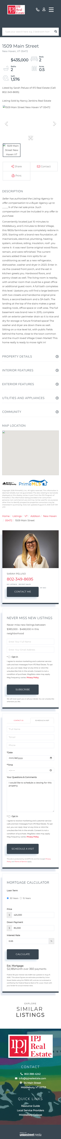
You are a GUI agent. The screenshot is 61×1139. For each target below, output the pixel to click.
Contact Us (18, 720)
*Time (10, 764)
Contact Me (22, 591)
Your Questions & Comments (22, 777)
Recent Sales (25, 584)
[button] (56, 32)
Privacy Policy (33, 677)
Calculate (23, 954)
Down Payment (15, 922)
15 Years (27, 898)
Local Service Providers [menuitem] (30, 1110)
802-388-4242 (37, 9)
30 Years (14, 898)
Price (9, 909)
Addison (35, 516)
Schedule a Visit (42, 720)
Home (6, 516)
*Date (10, 752)
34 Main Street (33, 1085)
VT (26, 516)
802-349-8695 (20, 579)
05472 (8, 520)
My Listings (12, 584)
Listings (17, 516)
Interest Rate (13, 935)
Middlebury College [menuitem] (30, 1115)
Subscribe (23, 689)
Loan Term (12, 890)
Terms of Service (21, 862)
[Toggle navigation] (51, 9)
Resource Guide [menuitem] (30, 1106)
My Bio (43, 588)
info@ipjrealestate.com (32, 1078)
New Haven (50, 516)
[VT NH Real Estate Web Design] (31, 1134)
